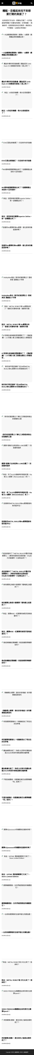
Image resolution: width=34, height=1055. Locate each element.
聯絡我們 (26, 1052)
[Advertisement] (17, 129)
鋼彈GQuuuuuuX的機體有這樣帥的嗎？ (16, 847)
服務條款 (17, 1052)
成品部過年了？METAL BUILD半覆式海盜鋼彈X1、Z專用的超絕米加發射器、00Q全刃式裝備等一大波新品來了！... (16, 574)
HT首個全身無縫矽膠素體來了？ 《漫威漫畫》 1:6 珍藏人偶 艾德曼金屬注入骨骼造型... (17, 355)
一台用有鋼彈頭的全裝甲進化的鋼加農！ (16, 932)
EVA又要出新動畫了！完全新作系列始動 (16, 161)
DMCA (21, 1052)
